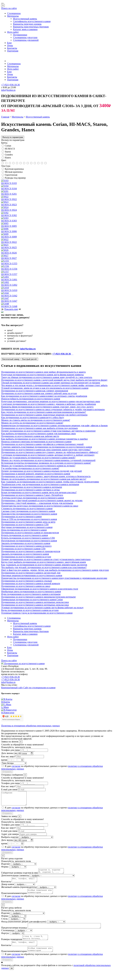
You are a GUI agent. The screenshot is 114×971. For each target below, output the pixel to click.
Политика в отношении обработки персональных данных (30, 725)
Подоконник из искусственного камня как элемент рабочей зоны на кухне (39, 393)
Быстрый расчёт (29, 359)
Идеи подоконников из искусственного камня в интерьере (31, 594)
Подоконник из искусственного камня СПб (23, 548)
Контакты (12, 48)
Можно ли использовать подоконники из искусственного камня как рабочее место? (43, 479)
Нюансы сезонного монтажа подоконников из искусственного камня (36, 441)
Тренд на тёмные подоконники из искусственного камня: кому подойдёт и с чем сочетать (46, 377)
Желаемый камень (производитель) (19, 887)
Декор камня (7, 884)
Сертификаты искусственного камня (31, 21)
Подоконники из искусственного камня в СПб (25, 524)
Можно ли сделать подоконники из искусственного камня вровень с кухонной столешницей (48, 460)
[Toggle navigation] (2, 3)
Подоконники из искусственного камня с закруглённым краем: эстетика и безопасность (46, 476)
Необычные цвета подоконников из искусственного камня (31, 591)
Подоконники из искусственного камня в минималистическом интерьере (38, 597)
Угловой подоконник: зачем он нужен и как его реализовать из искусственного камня (44, 388)
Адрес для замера (10, 834)
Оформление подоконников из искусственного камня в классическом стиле (39, 589)
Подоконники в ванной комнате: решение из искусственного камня (35, 473)
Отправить (7, 772)
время (4, 759)
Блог (9, 42)
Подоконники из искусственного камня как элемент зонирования (34, 390)
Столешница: (8, 930)
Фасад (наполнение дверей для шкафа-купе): (23, 921)
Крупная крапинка (14, 169)
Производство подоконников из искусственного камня (29, 514)
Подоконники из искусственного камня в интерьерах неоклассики (35, 602)
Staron (8, 151)
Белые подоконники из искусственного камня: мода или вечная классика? (39, 492)
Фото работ (13, 32)
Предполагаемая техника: (14, 927)
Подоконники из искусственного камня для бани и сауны (30, 489)
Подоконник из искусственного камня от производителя (30, 532)
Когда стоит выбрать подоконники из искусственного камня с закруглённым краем (43, 562)
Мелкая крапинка (14, 172)
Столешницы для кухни (25, 37)
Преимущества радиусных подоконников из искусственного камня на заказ (39, 506)
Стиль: (4, 918)
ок (12, 968)
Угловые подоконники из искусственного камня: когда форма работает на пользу (42, 607)
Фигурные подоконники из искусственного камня (26, 527)
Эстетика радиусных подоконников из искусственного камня (32, 498)
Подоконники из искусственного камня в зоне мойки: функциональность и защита (43, 372)
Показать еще (11, 309)
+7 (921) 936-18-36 (61, 354)
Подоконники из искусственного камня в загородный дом (30, 572)
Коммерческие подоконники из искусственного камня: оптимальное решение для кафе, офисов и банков (54, 425)
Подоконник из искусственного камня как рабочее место (30, 436)
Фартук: (5, 933)
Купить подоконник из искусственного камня (24, 535)
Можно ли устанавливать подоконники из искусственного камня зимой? (38, 457)
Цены (10, 45)
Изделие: (5, 864)
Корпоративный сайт (12, 687)
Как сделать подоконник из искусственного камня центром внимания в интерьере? (43, 412)
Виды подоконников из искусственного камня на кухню (30, 610)
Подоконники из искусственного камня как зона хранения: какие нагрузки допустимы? (46, 449)
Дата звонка (7, 753)
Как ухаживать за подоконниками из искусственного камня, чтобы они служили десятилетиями (50, 481)
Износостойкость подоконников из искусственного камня (30, 398)
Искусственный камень (25, 18)
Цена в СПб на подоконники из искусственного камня (29, 519)
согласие (16, 766)
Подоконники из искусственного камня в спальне (26, 581)
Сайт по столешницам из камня (39, 687)
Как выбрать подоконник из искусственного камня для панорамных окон (38, 433)
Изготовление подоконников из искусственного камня (29, 540)
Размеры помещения (11, 939)
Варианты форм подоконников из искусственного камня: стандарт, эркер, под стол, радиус (47, 406)
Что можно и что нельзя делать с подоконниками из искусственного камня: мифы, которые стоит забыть (54, 385)
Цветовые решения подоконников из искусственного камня (31, 575)
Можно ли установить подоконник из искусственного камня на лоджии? (38, 465)
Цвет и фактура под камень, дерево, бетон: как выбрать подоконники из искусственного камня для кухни (55, 570)
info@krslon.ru (28, 348)
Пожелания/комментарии (14, 893)
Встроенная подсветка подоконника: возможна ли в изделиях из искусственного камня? (46, 463)
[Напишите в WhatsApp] (71, 354)
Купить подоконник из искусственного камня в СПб (28, 538)
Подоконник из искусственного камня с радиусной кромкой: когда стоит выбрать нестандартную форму (54, 380)
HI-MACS (10, 148)
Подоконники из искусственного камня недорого (26, 546)
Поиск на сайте (9, 8)
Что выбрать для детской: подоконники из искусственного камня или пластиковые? (44, 567)
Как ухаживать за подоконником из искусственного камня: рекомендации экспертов (44, 564)
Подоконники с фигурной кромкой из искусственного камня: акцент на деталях (42, 500)
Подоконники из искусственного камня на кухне (26, 556)
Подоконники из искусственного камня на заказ (25, 586)
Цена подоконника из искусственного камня (24, 530)
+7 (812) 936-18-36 (10, 679)
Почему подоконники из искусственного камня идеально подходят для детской (41, 471)
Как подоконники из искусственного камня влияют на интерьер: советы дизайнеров (44, 396)
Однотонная (11, 175)
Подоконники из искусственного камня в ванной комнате (30, 583)
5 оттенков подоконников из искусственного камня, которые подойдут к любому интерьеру (48, 455)
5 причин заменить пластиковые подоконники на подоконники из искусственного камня (46, 447)
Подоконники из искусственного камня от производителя (30, 551)
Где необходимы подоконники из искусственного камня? (30, 468)
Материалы (13, 16)
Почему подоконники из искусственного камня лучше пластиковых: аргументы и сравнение (48, 431)
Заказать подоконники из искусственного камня (25, 543)
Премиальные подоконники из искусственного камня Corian (32, 599)
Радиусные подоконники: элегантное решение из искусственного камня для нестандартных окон (50, 401)
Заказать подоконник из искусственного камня (25, 554)
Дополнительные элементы (15, 875)
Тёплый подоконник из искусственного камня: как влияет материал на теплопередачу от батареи (50, 382)
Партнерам (12, 51)
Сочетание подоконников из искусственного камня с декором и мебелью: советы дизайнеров (48, 404)
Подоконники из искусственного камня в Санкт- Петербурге (32, 495)
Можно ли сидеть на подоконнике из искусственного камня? (32, 423)
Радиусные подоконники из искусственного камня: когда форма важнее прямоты (42, 374)
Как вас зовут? (8, 756)
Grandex (9, 154)
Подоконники (20, 34)
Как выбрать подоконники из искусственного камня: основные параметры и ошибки (44, 439)
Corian (8, 145)
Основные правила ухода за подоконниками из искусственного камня (36, 613)
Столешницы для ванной (26, 40)
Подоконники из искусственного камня (21, 516)
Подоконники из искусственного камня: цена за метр (28, 522)
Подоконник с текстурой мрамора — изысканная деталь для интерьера (37, 503)
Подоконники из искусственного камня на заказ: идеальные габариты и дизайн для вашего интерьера (53, 409)
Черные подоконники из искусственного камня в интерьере (31, 487)
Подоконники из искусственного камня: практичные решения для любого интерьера (44, 415)
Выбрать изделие (10, 837)
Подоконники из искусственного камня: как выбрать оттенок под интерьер (39, 428)
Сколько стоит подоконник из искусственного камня (28, 511)
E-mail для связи (9, 789)
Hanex (8, 157)
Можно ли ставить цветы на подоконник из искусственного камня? (35, 420)
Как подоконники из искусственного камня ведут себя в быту (32, 417)
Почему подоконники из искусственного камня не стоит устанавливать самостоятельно (46, 559)
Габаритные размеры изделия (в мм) (19, 872)
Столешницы (14, 13)
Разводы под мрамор (15, 178)
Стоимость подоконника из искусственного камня (26, 508)
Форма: (5, 866)
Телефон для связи (10, 750)
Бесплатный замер (10, 359)
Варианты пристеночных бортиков (31, 26)
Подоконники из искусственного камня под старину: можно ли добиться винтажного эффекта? (49, 452)
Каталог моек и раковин (25, 29)
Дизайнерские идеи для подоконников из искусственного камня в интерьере (40, 484)
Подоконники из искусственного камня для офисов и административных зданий (42, 444)
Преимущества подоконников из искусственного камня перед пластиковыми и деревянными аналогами (54, 578)
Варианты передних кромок (27, 24)
